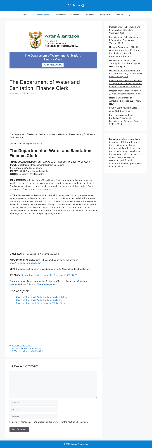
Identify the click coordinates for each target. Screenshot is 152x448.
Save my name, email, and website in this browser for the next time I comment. (50, 422)
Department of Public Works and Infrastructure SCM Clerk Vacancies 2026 (124, 30)
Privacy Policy (105, 15)
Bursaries (90, 15)
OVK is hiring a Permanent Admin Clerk (27, 351)
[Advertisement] (53, 115)
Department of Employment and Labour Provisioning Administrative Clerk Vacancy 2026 (125, 73)
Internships (61, 15)
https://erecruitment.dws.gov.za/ (25, 263)
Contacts (119, 15)
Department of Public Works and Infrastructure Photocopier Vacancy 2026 (124, 40)
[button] (128, 14)
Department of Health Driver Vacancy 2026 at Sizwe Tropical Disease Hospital (124, 63)
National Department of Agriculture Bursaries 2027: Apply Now (125, 101)
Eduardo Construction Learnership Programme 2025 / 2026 (48, 275)
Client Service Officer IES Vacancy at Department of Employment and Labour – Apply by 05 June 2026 (125, 83)
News (25, 15)
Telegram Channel (46, 284)
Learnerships (75, 15)
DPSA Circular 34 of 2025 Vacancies (26, 348)
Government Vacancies (41, 15)
